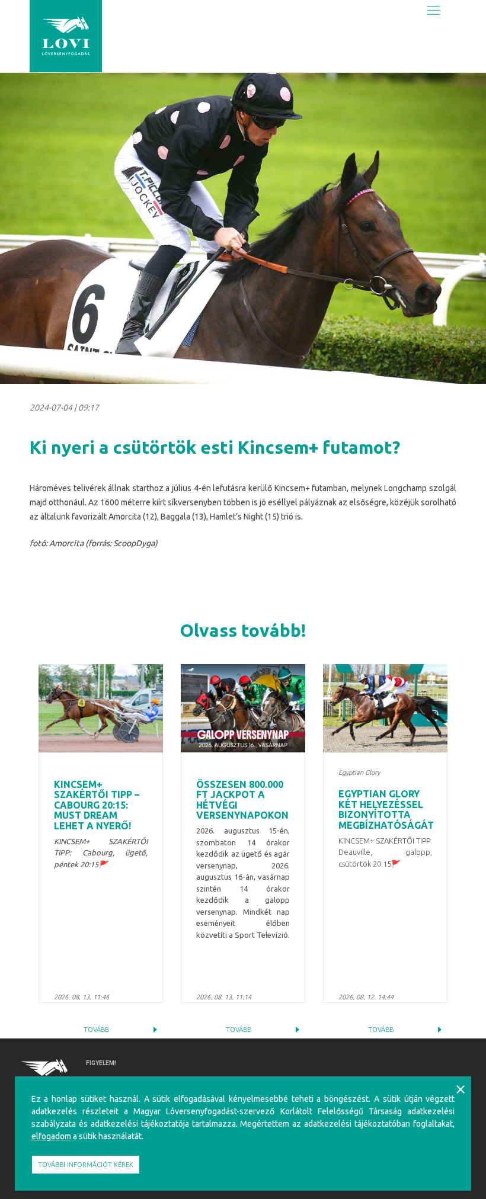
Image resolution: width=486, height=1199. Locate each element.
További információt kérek (85, 1164)
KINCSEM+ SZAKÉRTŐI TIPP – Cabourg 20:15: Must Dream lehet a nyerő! (96, 805)
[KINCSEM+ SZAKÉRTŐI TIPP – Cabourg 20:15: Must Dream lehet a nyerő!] (101, 708)
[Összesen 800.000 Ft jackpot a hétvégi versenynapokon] (243, 708)
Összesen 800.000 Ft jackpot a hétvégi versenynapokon (242, 800)
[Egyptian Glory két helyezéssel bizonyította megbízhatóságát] (385, 708)
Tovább (96, 1029)
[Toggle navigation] (433, 10)
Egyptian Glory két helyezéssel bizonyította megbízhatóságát (386, 809)
